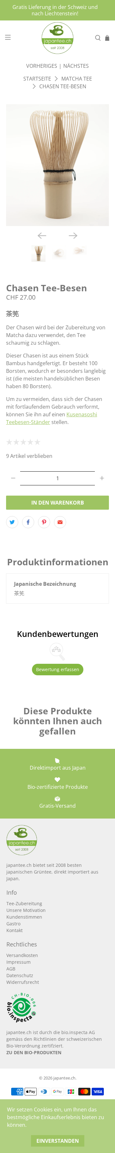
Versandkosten (22, 955)
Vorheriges (41, 65)
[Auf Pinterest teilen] (44, 522)
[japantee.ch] (57, 38)
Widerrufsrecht (22, 982)
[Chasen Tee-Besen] (57, 165)
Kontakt (14, 930)
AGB (10, 969)
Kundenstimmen (24, 917)
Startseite (37, 78)
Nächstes (76, 65)
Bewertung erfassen (57, 669)
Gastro (13, 924)
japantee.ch (64, 1078)
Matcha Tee (76, 78)
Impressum (18, 962)
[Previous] (42, 235)
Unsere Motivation (26, 910)
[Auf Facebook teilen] (28, 522)
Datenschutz (19, 975)
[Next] (73, 235)
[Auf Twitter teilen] (12, 522)
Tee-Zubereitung (24, 903)
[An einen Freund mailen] (60, 522)
